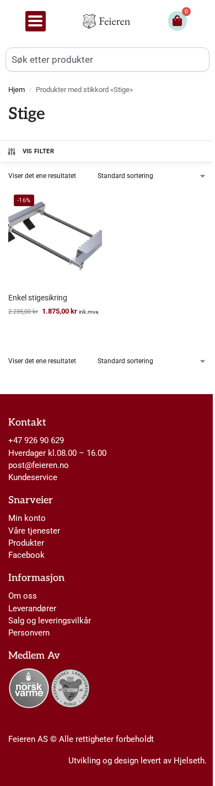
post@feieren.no (38, 465)
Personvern (29, 633)
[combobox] (107, 59)
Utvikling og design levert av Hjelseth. (137, 761)
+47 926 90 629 (36, 440)
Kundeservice (32, 477)
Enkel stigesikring (37, 297)
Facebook (26, 555)
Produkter (26, 543)
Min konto (27, 518)
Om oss (22, 596)
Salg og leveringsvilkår (49, 621)
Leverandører (32, 608)
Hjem (16, 89)
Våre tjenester (34, 531)
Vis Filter (38, 151)
